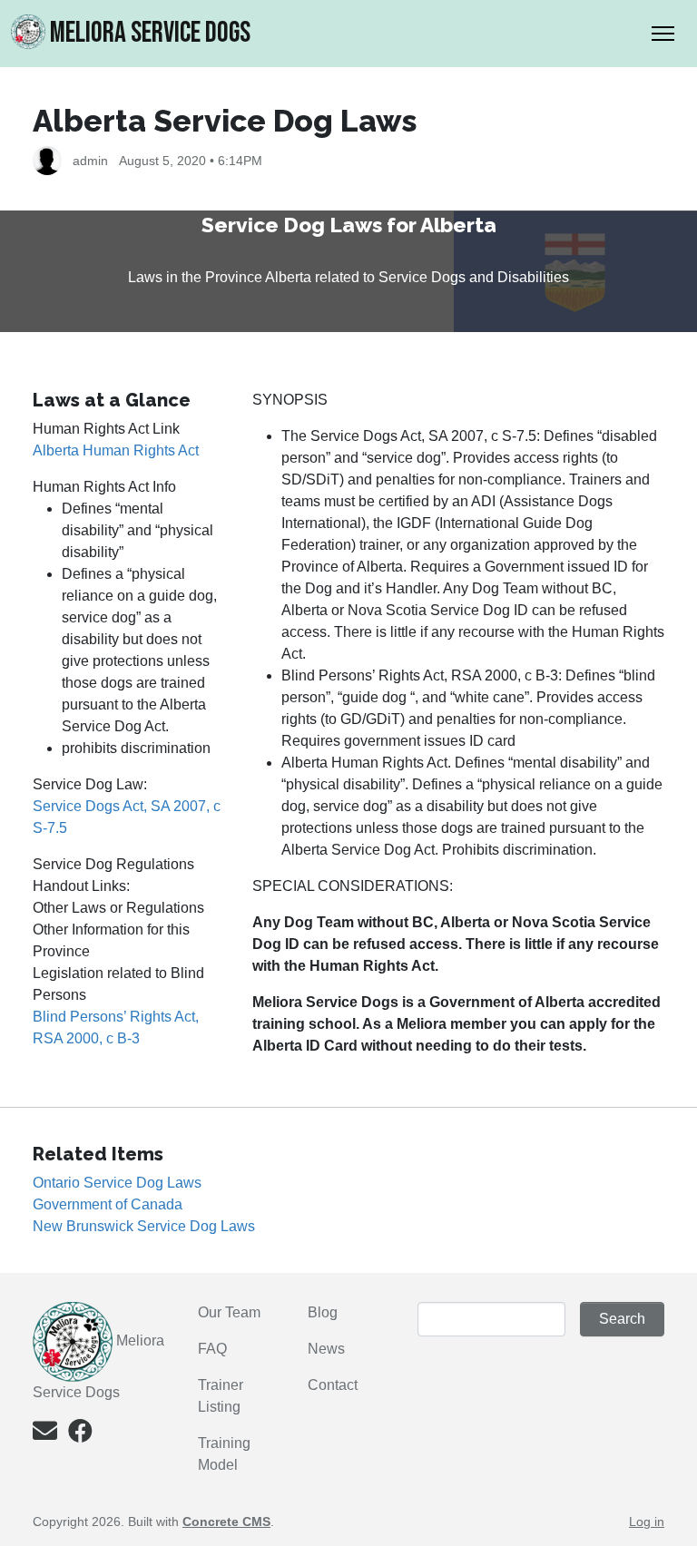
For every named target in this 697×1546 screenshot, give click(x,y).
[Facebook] (80, 1435)
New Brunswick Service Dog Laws (144, 1226)
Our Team (229, 1312)
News (326, 1348)
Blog (323, 1312)
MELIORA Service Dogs (150, 33)
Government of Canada (107, 1204)
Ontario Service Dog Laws (117, 1182)
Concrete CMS (226, 1521)
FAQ (212, 1348)
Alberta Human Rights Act (116, 450)
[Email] (45, 1435)
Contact (333, 1385)
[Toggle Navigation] (663, 33)
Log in (646, 1521)
